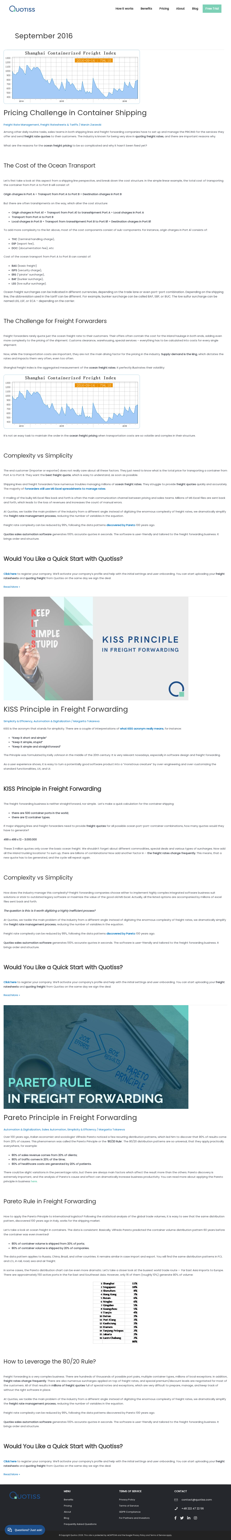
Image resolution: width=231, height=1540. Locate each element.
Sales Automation (54, 1129)
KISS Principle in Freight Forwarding (66, 709)
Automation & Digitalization (52, 721)
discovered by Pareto (120, 525)
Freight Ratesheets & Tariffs (59, 125)
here (34, 1181)
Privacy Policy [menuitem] (127, 1499)
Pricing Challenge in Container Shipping (75, 113)
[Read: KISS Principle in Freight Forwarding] (96, 648)
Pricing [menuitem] (68, 1505)
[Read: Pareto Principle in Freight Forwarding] (96, 1057)
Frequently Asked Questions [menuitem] (80, 1524)
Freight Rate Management (21, 125)
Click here (10, 574)
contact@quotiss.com (197, 1499)
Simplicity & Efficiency (18, 721)
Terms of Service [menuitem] (129, 1505)
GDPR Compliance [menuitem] (130, 1512)
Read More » (12, 587)
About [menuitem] (67, 1512)
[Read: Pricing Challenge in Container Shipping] (72, 76)
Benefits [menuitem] (68, 1499)
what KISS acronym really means (142, 728)
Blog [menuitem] (66, 1518)
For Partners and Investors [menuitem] (134, 1518)
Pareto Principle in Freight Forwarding (70, 1117)
